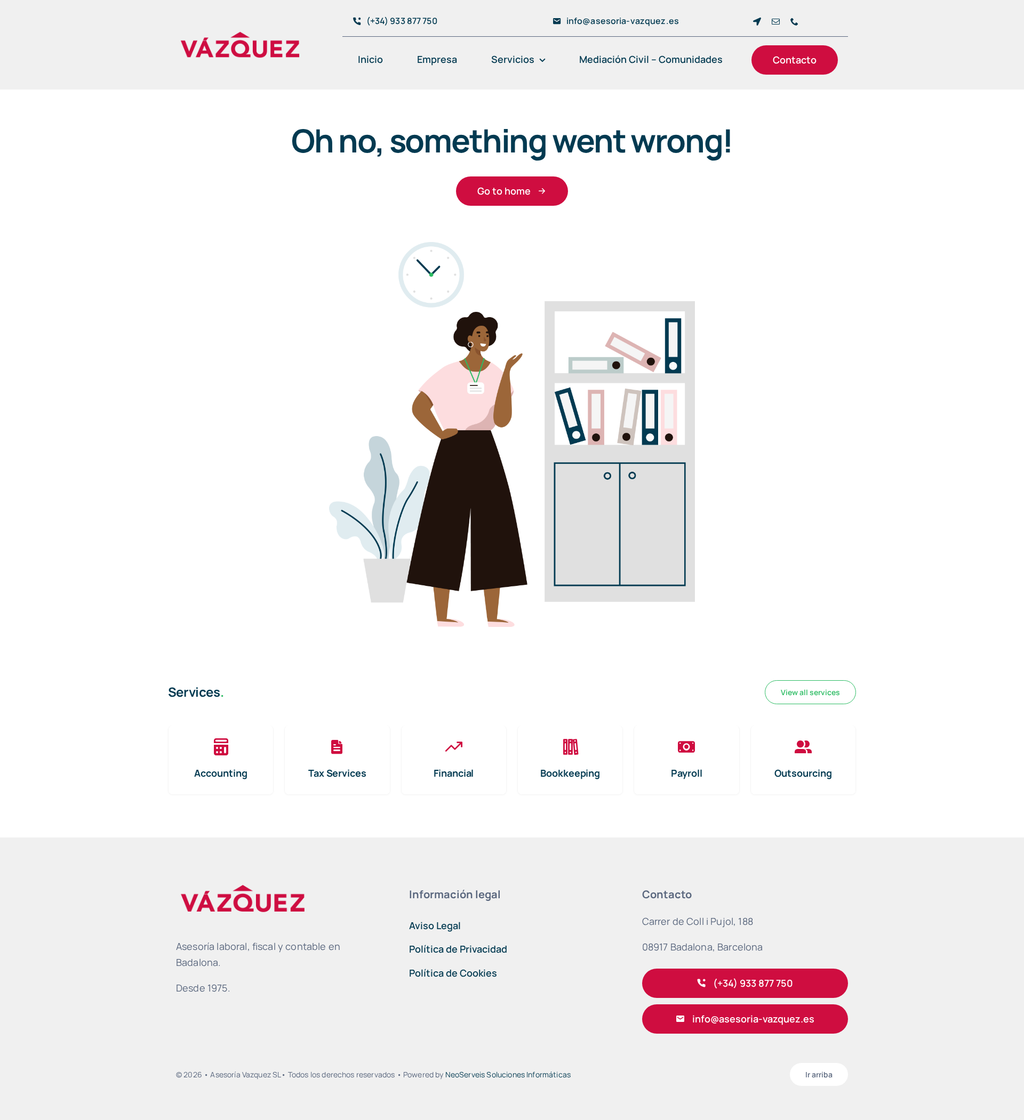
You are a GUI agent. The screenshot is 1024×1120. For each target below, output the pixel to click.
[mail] (776, 22)
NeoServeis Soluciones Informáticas (508, 1074)
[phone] (794, 22)
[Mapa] (757, 22)
